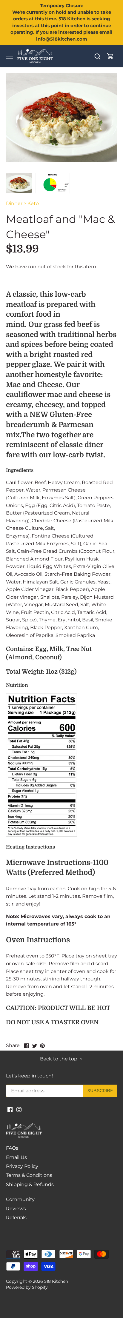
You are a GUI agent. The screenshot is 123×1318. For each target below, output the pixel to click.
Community (20, 1199)
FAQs (12, 1148)
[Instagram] (18, 1109)
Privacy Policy (22, 1166)
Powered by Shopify (27, 1287)
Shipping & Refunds (30, 1184)
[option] (19, 183)
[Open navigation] (9, 56)
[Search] (97, 56)
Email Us (16, 1157)
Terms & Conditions (29, 1175)
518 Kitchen (56, 1281)
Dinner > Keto (22, 203)
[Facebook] (10, 1109)
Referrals (16, 1217)
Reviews (16, 1208)
